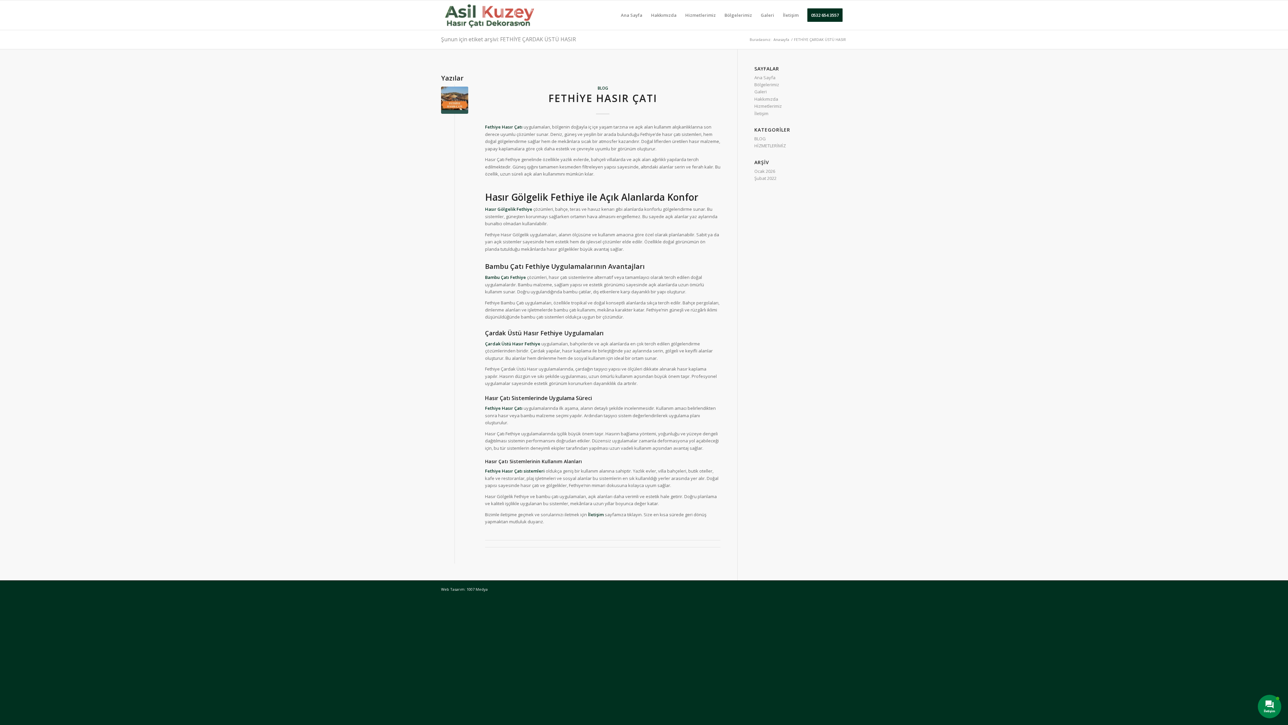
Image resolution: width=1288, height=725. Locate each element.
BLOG (603, 88)
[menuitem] (631, 15)
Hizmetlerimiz (768, 106)
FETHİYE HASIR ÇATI (602, 98)
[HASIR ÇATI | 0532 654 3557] (489, 15)
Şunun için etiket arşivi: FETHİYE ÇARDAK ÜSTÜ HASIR (508, 39)
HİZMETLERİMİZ (770, 146)
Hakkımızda (766, 99)
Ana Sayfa (764, 78)
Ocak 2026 (764, 171)
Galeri (760, 92)
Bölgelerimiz (766, 85)
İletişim (761, 113)
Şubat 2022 (765, 178)
